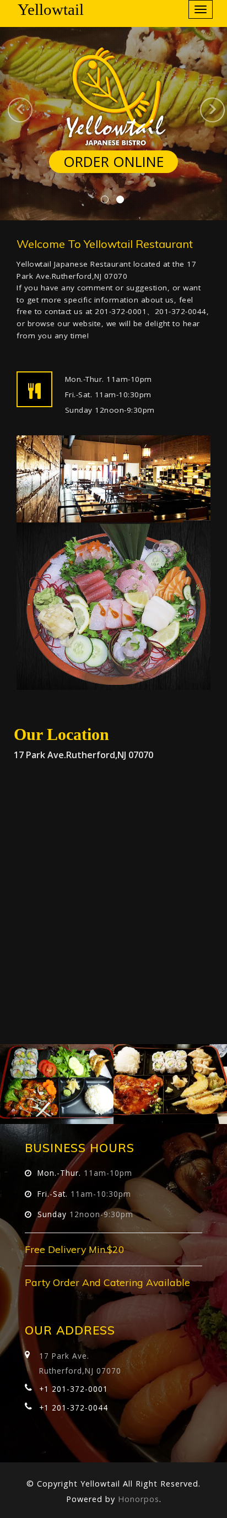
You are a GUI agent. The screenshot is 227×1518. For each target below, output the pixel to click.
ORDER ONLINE (113, 161)
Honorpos (138, 1499)
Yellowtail (51, 9)
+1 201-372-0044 (73, 1407)
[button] (6, 110)
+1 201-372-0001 (73, 1389)
